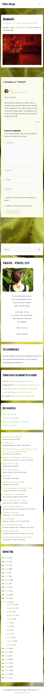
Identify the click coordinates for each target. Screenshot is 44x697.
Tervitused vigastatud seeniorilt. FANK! (18, 488)
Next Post (38, 71)
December (11, 604)
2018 (6, 587)
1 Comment (7, 23)
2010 (6, 659)
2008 (7, 667)
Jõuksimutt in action (11, 513)
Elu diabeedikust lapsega (12, 525)
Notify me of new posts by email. (19, 206)
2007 (7, 670)
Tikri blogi (8, 4)
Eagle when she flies (11, 464)
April (8, 634)
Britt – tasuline (8, 414)
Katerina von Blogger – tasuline (15, 422)
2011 (6, 656)
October (10, 612)
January (10, 645)
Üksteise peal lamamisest (13, 506)
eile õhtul (23, 27)
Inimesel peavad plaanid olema (21, 381)
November (11, 608)
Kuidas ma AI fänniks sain (21, 392)
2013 (6, 648)
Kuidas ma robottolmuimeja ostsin (24, 389)
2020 (7, 580)
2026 (7, 558)
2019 (6, 584)
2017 (6, 591)
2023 (7, 569)
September (11, 615)
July (8, 623)
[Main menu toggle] (39, 4)
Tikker (5, 389)
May (8, 630)
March (9, 637)
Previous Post (7, 71)
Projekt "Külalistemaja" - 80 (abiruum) (18, 458)
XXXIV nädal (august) (11, 470)
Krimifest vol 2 (8, 443)
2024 (7, 565)
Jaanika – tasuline (10, 418)
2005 (7, 678)
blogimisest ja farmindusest (14, 482)
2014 (7, 602)
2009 (7, 663)
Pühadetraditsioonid (10, 531)
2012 (6, 652)
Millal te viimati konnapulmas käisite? (17, 537)
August (9, 619)
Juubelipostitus (9, 519)
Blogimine (6, 476)
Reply (37, 122)
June (9, 626)
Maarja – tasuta (9, 425)
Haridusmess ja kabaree (12, 437)
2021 (6, 576)
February (10, 641)
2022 (7, 573)
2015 (6, 598)
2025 (7, 562)
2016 (6, 595)
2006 (7, 674)
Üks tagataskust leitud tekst (14, 494)
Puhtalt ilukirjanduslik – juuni (14, 500)
